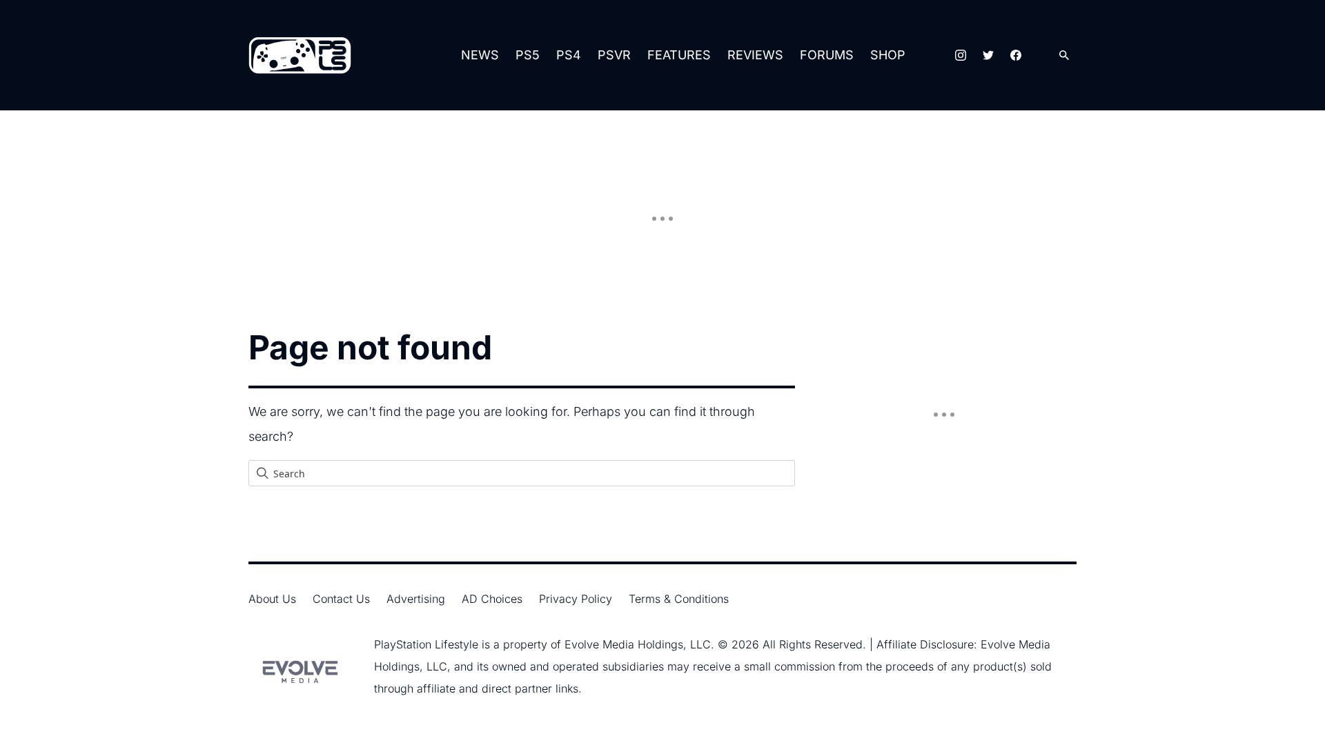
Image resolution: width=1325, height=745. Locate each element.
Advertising (415, 599)
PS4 (568, 55)
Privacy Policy (575, 599)
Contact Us (341, 599)
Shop (887, 55)
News (480, 55)
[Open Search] (1064, 55)
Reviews (755, 55)
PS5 (528, 55)
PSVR (614, 55)
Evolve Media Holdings (624, 644)
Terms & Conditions (679, 599)
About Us (272, 599)
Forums (827, 55)
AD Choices (492, 599)
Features (679, 55)
